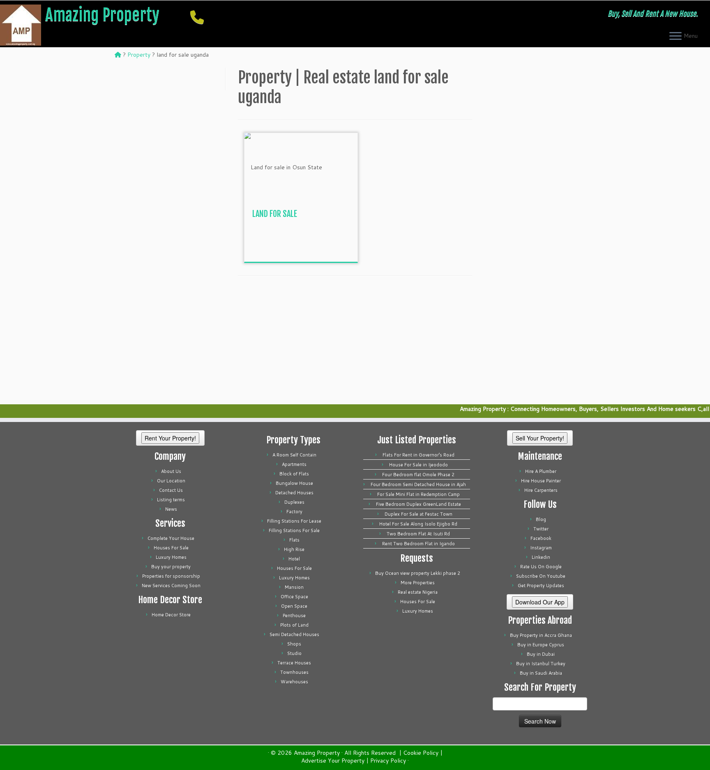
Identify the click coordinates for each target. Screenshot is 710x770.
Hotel (294, 559)
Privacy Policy (388, 760)
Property (138, 55)
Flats (294, 540)
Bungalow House (294, 483)
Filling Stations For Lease (294, 521)
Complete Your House (171, 538)
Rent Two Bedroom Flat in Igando (418, 543)
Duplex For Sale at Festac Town (418, 514)
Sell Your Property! (540, 438)
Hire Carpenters (541, 490)
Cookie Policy (420, 752)
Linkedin (541, 557)
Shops (294, 644)
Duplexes (294, 502)
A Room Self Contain (294, 455)
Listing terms (171, 499)
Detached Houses (294, 492)
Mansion (294, 587)
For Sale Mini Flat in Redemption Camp (418, 494)
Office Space (294, 596)
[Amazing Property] (118, 55)
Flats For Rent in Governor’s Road (418, 455)
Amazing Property (102, 15)
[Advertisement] (314, 243)
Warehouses (294, 681)
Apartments (294, 464)
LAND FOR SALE (274, 214)
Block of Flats (294, 473)
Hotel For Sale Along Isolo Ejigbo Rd (418, 524)
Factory (294, 511)
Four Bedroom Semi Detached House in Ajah (418, 484)
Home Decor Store (171, 614)
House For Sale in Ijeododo (418, 464)
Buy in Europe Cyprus (540, 644)
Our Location (171, 480)
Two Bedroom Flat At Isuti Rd (418, 533)
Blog (541, 519)
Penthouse (294, 615)
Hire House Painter (541, 480)
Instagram (541, 547)
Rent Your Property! (170, 438)
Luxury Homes (171, 557)
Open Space (294, 606)
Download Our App (540, 602)
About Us (171, 471)
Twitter (541, 529)
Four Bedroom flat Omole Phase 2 (418, 474)
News (171, 509)
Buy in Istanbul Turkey (540, 663)
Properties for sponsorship (171, 576)
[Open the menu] (675, 36)
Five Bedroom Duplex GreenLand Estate (418, 504)
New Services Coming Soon (171, 585)
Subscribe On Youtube (540, 576)
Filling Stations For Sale (294, 530)
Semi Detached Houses (294, 634)
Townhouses (294, 672)
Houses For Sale (171, 547)
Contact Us (171, 490)
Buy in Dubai (541, 654)
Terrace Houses (294, 662)
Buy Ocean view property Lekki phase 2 (417, 573)
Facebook (540, 538)
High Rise (294, 549)
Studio (294, 653)
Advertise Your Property (332, 760)
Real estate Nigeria (418, 592)
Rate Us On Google (541, 566)
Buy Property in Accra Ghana (541, 635)
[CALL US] (199, 17)
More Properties (418, 582)
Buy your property (171, 566)
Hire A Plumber (540, 471)
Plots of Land (294, 625)
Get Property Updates (541, 585)
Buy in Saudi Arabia (541, 673)
